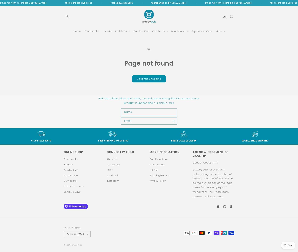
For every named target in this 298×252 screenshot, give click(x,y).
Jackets (68, 164)
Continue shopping (149, 78)
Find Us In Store (159, 159)
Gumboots (70, 180)
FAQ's (110, 170)
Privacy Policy (158, 180)
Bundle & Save (72, 191)
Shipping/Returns (160, 175)
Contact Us (113, 164)
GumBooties (71, 175)
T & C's (154, 170)
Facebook (113, 175)
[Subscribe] (173, 121)
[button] (67, 16)
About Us (112, 159)
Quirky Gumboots (74, 186)
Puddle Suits (71, 170)
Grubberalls (71, 159)
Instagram (113, 180)
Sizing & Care (157, 164)
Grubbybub (77, 245)
